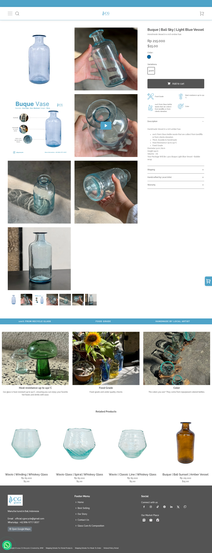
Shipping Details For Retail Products (59, 548)
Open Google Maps (20, 529)
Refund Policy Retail (111, 548)
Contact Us (83, 520)
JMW (41, 548)
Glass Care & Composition (91, 526)
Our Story (82, 514)
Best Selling (84, 508)
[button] (10, 13)
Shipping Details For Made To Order (88, 548)
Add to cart (178, 83)
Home (81, 502)
